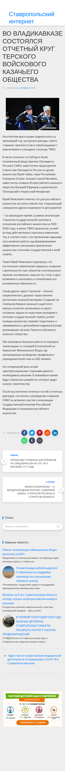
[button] (24, 433)
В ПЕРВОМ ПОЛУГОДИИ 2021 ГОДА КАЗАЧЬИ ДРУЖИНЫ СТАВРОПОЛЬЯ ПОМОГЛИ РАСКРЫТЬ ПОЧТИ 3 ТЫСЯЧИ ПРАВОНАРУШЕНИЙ (31, 625)
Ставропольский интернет (31, 18)
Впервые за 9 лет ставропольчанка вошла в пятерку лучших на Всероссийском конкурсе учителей (29, 599)
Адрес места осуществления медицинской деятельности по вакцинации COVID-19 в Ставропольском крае (34, 659)
